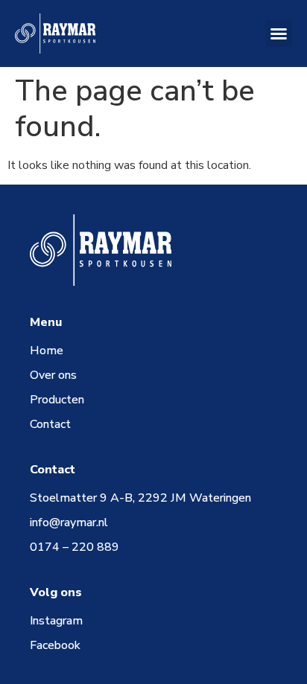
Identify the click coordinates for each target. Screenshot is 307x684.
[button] (278, 33)
